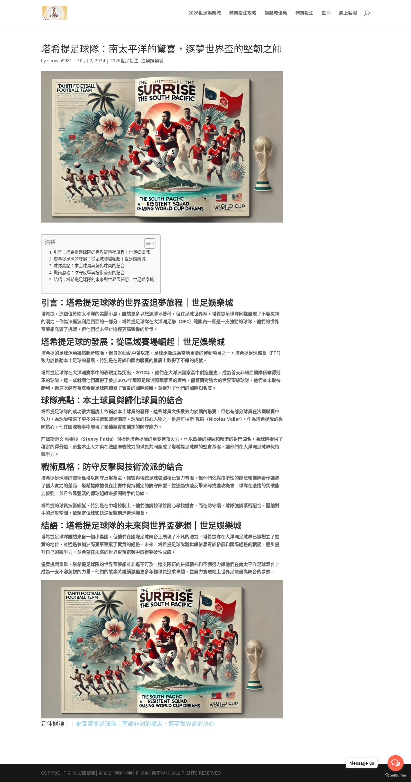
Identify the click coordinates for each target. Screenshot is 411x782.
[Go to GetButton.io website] (395, 775)
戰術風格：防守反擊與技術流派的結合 (89, 273)
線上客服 (348, 13)
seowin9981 (59, 60)
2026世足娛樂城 (204, 13)
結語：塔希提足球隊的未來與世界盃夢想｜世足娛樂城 (104, 279)
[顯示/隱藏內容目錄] (146, 243)
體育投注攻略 (242, 13)
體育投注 (304, 13)
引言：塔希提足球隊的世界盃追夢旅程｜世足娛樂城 (102, 252)
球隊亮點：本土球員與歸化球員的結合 (89, 265)
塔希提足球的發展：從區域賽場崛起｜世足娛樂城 (99, 259)
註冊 (326, 13)
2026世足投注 (124, 60)
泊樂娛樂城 (152, 60)
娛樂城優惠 (276, 13)
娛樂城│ (90, 773)
